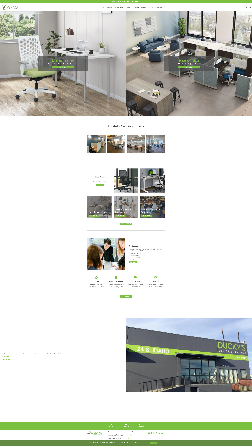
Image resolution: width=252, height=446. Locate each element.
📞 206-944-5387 (135, 1)
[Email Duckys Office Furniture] (149, 433)
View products (94, 216)
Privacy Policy (131, 437)
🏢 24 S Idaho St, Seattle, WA (120, 1)
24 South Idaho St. (6, 356)
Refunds (129, 435)
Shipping (130, 434)
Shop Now (63, 67)
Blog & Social (143, 7)
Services (128, 7)
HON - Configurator (158, 7)
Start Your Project (126, 296)
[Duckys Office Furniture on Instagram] (151, 433)
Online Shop (109, 7)
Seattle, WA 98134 (6, 359)
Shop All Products (126, 223)
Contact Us (150, 7)
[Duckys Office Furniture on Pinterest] (157, 433)
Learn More (189, 67)
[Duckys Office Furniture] (10, 7)
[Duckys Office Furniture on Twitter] (159, 433)
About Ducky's (136, 7)
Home (104, 7)
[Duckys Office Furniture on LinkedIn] (154, 433)
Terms (129, 438)
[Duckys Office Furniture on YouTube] (162, 433)
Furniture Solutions (119, 7)
